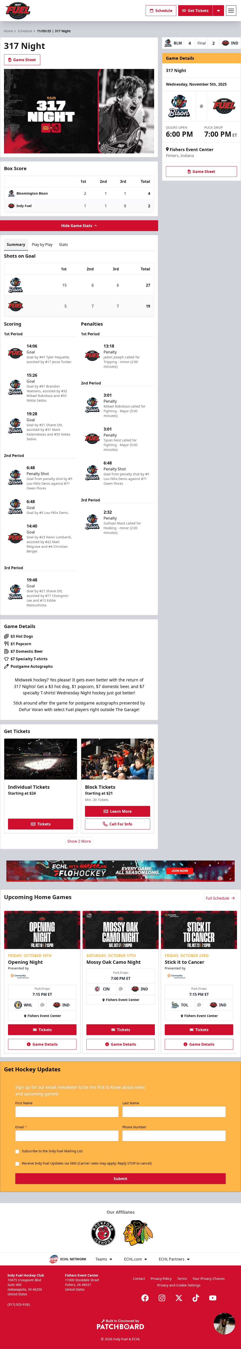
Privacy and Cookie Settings (179, 1285)
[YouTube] (212, 1298)
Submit (120, 1178)
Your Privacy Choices (209, 1278)
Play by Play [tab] (42, 244)
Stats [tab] (63, 244)
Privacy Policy (161, 1278)
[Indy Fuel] (18, 11)
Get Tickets (198, 10)
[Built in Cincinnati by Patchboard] (120, 1324)
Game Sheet (24, 59)
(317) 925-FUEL (19, 1304)
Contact (139, 1278)
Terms (182, 1278)
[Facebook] (145, 1298)
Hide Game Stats (76, 225)
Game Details (45, 1044)
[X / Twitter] (178, 1298)
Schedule (163, 10)
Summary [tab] (16, 244)
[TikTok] (195, 1298)
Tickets (44, 824)
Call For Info (120, 824)
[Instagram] (162, 1298)
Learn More (121, 811)
